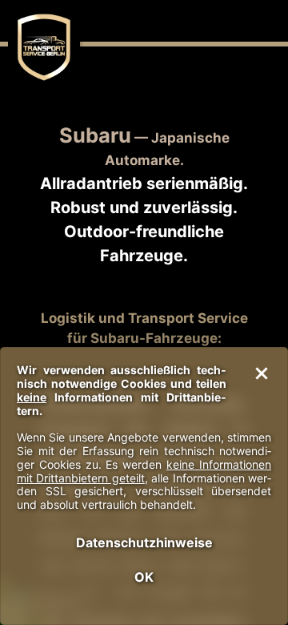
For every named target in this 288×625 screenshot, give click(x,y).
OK (144, 577)
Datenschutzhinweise (144, 542)
